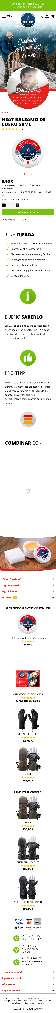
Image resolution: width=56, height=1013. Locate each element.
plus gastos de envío (10, 192)
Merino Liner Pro (28, 734)
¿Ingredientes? (10, 585)
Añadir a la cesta (28, 212)
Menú (10, 16)
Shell (28, 773)
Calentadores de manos (28, 694)
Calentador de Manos (21, 1000)
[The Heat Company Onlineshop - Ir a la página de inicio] (28, 20)
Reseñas (8, 597)
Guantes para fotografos (34, 1003)
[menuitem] (8, 16)
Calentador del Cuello (30, 998)
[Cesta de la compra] (53, 16)
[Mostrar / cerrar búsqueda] (41, 15)
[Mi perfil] (47, 16)
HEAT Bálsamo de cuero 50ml (28, 637)
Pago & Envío (9, 591)
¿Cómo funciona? (11, 579)
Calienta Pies (37, 1000)
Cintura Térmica (12, 998)
